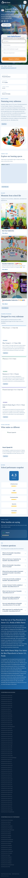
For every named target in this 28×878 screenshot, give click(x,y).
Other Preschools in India (6, 873)
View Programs (6, 24)
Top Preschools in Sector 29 (6, 808)
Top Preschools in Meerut (6, 837)
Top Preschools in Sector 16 (6, 718)
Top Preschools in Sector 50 (6, 699)
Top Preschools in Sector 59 (6, 716)
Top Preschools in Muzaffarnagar (7, 829)
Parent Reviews (17, 25)
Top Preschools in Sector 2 (6, 713)
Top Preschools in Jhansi (6, 824)
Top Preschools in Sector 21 (6, 800)
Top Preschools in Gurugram (6, 853)
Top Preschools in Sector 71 (6, 761)
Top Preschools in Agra (5, 855)
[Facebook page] (7, 21)
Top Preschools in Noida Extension (8, 726)
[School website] (5, 21)
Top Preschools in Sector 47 (6, 749)
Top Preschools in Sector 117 (6, 728)
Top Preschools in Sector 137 (6, 771)
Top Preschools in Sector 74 (6, 769)
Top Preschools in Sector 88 (6, 745)
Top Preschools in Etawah (6, 843)
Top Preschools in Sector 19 (6, 722)
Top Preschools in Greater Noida (7, 811)
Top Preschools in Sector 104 (6, 742)
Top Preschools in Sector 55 (6, 707)
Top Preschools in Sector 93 (6, 697)
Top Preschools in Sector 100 (7, 730)
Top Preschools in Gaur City (6, 773)
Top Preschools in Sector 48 (6, 751)
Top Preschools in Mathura (6, 862)
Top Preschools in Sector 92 (6, 695)
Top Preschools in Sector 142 (6, 736)
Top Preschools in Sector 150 (6, 724)
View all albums (5, 308)
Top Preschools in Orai (5, 866)
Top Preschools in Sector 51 (6, 701)
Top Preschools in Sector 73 (6, 767)
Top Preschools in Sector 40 (6, 738)
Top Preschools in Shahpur (6, 860)
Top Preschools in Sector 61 (6, 794)
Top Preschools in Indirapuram (7, 839)
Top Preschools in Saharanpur (7, 841)
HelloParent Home (15, 873)
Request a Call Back (14, 59)
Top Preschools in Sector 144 (6, 732)
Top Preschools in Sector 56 (6, 714)
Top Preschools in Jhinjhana (6, 849)
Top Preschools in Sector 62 (6, 796)
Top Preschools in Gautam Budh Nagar (8, 757)
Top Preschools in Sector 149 (6, 744)
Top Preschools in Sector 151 (6, 720)
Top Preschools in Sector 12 (6, 711)
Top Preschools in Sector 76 (6, 777)
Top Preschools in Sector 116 (6, 705)
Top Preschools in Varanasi (6, 858)
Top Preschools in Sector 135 (6, 778)
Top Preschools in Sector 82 (6, 734)
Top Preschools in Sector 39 (6, 784)
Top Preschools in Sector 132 (6, 765)
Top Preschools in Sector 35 (6, 782)
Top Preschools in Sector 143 (6, 740)
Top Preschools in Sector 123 (6, 792)
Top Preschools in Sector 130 (6, 786)
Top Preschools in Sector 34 (6, 780)
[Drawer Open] (25, 2)
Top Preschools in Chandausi (7, 827)
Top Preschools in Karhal (6, 833)
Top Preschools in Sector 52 (6, 703)
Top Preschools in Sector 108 (6, 755)
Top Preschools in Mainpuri (6, 856)
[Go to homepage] (5, 2)
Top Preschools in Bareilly (6, 835)
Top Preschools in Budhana (6, 845)
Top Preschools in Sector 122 (6, 790)
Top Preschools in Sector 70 (6, 759)
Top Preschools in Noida (6, 709)
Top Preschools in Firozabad (6, 826)
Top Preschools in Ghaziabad (7, 851)
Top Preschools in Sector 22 (6, 802)
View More (4, 124)
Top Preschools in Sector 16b (6, 788)
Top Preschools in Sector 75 (6, 775)
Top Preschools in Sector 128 (6, 809)
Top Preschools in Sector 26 (6, 804)
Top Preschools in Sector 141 (6, 753)
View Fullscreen (5, 186)
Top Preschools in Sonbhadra (7, 820)
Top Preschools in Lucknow (6, 847)
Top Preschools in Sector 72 (6, 763)
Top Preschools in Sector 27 (6, 806)
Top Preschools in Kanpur (6, 831)
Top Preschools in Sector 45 (6, 747)
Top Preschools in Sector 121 (6, 798)
